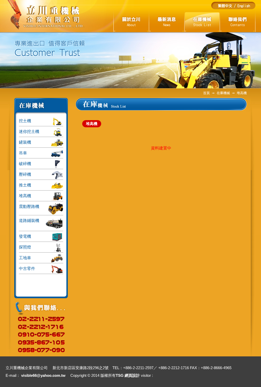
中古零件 (27, 268)
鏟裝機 (25, 142)
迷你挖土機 (29, 131)
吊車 (23, 153)
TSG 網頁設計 (128, 375)
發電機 (25, 236)
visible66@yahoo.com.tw (43, 375)
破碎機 (25, 163)
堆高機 (25, 196)
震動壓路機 (29, 206)
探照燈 (25, 247)
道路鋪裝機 (29, 220)
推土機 (25, 185)
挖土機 (25, 121)
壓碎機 (25, 174)
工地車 (25, 258)
